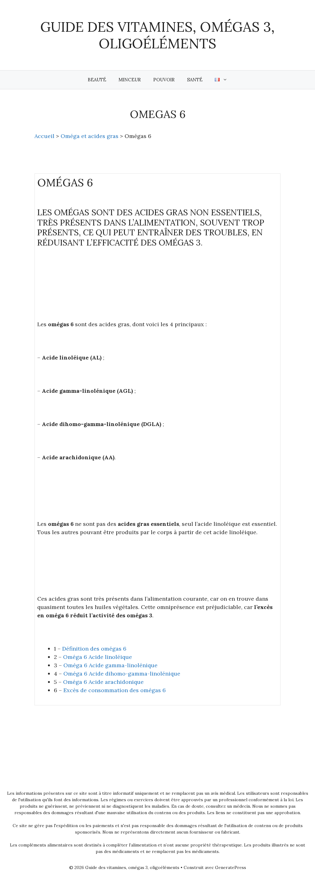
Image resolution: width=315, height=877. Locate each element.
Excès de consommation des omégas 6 (114, 690)
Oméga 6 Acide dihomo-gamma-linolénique (121, 673)
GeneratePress (230, 867)
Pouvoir (164, 80)
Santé (194, 80)
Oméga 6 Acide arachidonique (103, 681)
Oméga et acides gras (89, 136)
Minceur (129, 80)
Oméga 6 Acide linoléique (97, 656)
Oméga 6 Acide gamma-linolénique (110, 665)
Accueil (44, 136)
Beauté (97, 80)
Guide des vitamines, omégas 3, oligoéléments (157, 35)
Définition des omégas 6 (94, 648)
